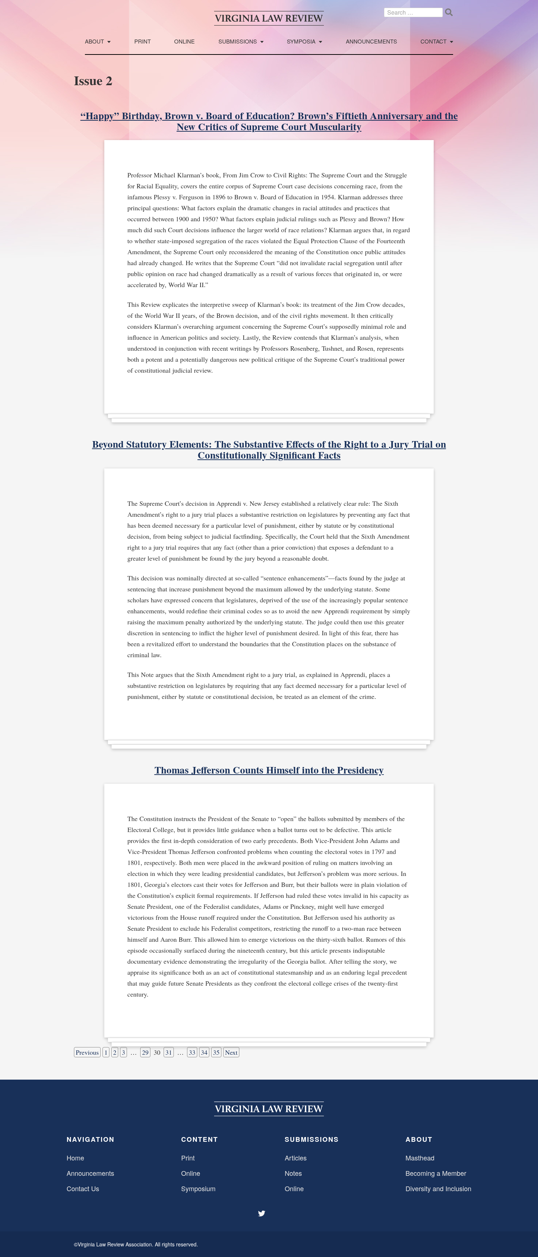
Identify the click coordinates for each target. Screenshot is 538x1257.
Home (75, 1157)
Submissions (237, 41)
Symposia (301, 41)
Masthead (420, 1157)
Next (231, 1052)
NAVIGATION (91, 1139)
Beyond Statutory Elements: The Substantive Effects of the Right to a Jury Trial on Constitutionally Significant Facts (269, 449)
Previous (87, 1052)
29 (145, 1052)
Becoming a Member (436, 1173)
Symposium (198, 1188)
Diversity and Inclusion (438, 1188)
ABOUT (419, 1139)
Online (184, 41)
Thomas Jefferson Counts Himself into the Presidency (269, 770)
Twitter (262, 1213)
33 (192, 1052)
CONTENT (199, 1139)
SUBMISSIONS (312, 1139)
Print (142, 41)
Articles (296, 1157)
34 (204, 1052)
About (94, 41)
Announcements (371, 41)
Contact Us (83, 1188)
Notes (293, 1173)
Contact (434, 41)
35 (216, 1052)
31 (168, 1052)
